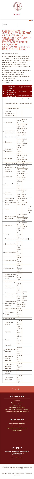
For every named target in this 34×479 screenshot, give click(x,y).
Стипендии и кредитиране (17, 423)
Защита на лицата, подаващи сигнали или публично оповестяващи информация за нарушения (17, 411)
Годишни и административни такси (17, 428)
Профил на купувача (17, 403)
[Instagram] (15, 389)
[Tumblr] (22, 389)
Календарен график (17, 426)
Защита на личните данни (17, 407)
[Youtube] (18, 389)
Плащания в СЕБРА (17, 405)
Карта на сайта (17, 430)
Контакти (17, 400)
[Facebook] (12, 389)
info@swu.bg (19, 458)
